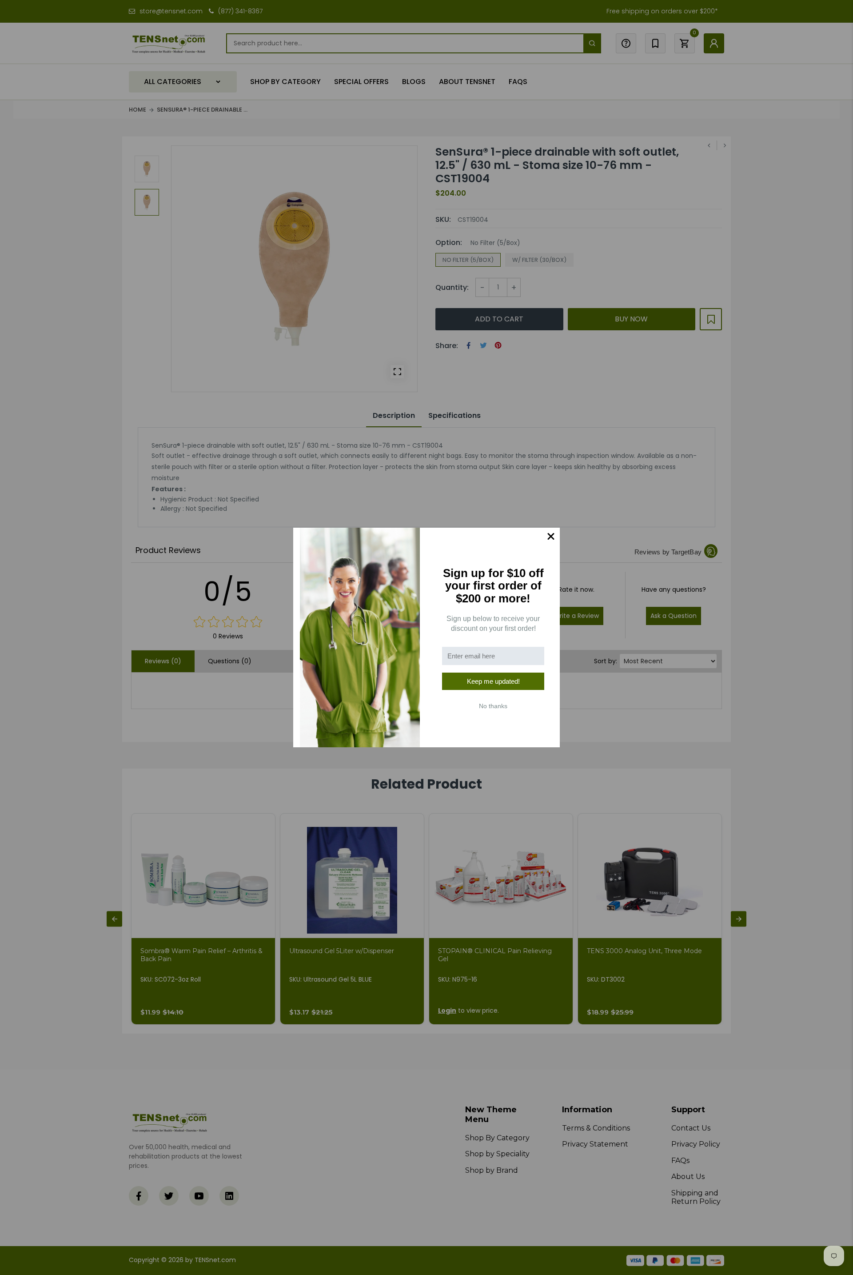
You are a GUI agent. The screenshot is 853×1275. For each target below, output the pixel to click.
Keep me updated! (493, 681)
